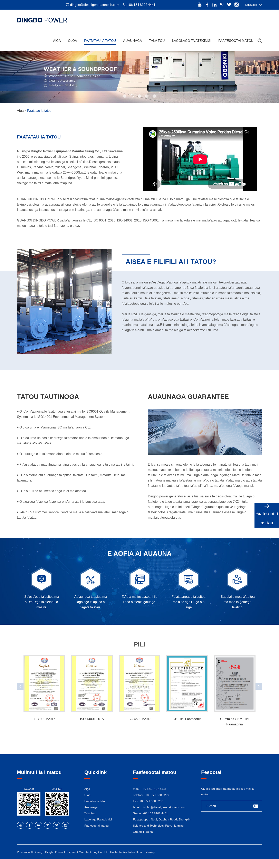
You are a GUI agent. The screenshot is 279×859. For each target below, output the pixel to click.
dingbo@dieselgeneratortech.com (94, 5)
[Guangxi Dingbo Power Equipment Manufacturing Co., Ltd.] (42, 20)
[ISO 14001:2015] (92, 683)
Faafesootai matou (235, 40)
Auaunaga (132, 40)
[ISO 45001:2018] (139, 683)
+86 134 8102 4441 (155, 813)
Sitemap (149, 852)
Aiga (57, 40)
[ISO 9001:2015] (44, 683)
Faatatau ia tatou (100, 40)
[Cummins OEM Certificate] (234, 683)
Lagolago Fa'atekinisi (191, 40)
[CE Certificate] (187, 683)
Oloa (72, 40)
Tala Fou (157, 40)
